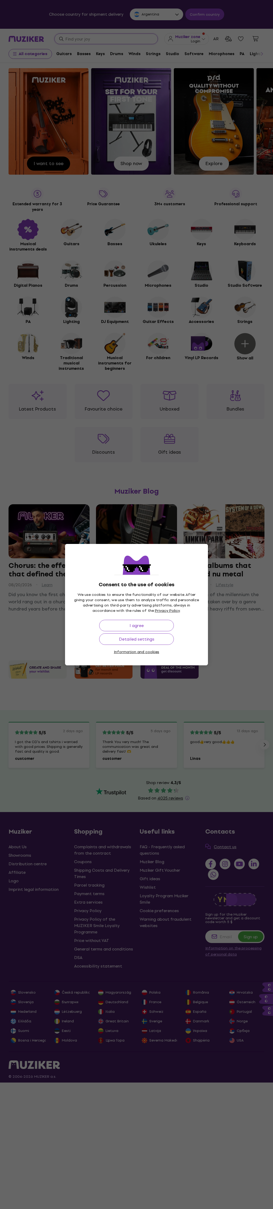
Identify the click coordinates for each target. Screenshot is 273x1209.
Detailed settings (136, 639)
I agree (137, 625)
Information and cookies (136, 652)
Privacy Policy (167, 611)
